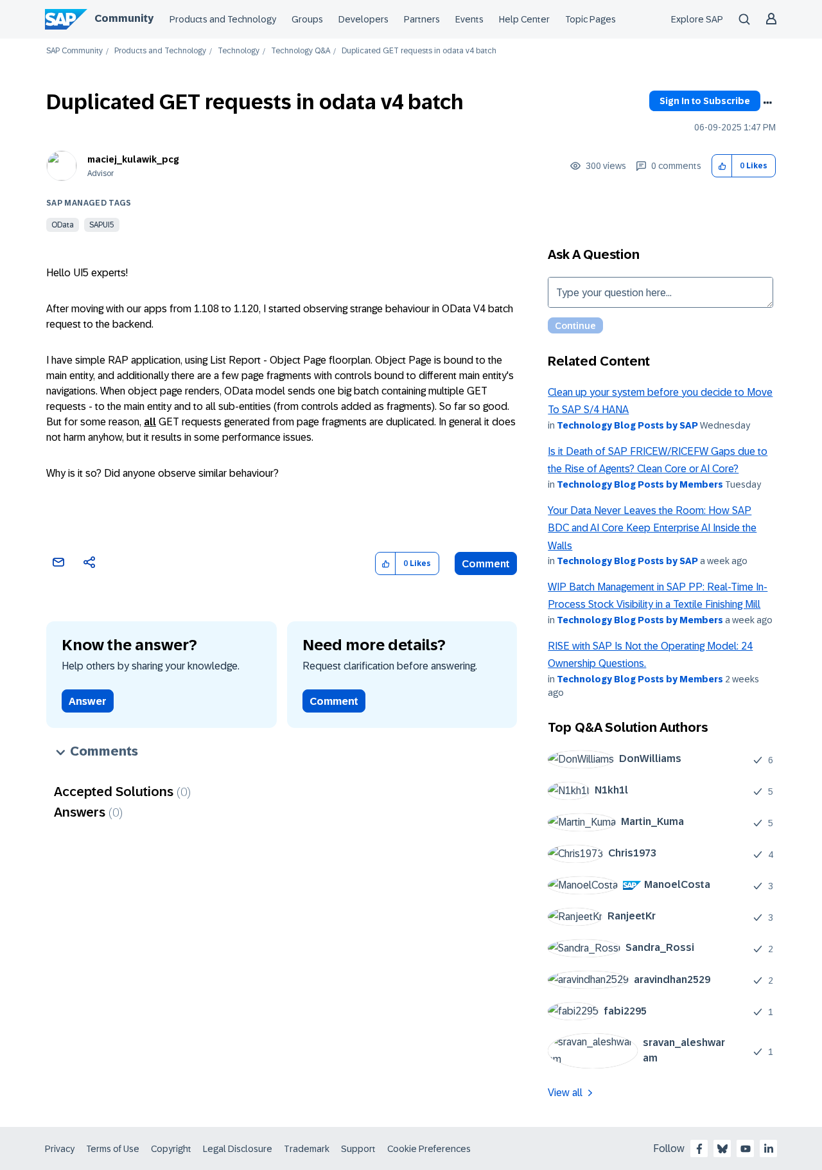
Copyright (171, 1149)
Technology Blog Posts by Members (640, 484)
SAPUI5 (101, 224)
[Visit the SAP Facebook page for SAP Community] (699, 1149)
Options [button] (767, 103)
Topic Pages (590, 19)
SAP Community (74, 51)
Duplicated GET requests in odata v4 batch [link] (419, 51)
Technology (238, 51)
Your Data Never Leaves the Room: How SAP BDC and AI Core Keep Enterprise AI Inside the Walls (652, 528)
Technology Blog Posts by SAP (627, 425)
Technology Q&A (300, 51)
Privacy (59, 1149)
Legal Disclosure (237, 1149)
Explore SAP (697, 19)
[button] (722, 166)
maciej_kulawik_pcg (133, 159)
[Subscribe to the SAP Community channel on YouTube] (745, 1149)
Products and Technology (223, 19)
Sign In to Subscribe (705, 101)
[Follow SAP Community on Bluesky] (722, 1149)
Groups (307, 19)
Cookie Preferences (429, 1149)
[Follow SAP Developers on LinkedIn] (769, 1149)
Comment (486, 563)
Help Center (524, 19)
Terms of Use (112, 1149)
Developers (363, 19)
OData (62, 224)
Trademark (306, 1149)
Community (123, 18)
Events (469, 19)
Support (358, 1149)
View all (565, 1092)
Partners (422, 19)
